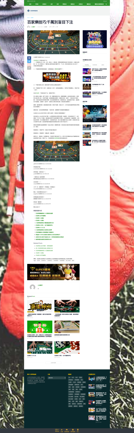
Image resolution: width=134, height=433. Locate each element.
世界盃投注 (71, 379)
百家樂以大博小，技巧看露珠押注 (44, 225)
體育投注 (89, 4)
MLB (73, 377)
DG (69, 377)
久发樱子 (33, 26)
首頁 (30, 4)
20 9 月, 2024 (95, 143)
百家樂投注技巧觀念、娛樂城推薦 (44, 246)
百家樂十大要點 (40, 218)
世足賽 (70, 382)
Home (28, 17)
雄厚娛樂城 (80, 403)
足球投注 (81, 4)
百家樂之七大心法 (40, 227)
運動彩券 (81, 401)
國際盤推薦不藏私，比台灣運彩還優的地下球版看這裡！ (99, 92)
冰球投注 (44, 4)
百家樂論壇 (57, 311)
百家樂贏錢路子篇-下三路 (98, 84)
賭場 (57, 69)
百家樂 (32, 17)
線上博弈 (76, 396)
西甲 (80, 398)
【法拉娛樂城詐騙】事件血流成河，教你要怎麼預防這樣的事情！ (99, 78)
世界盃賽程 (77, 379)
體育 (84, 403)
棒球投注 (65, 4)
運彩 (69, 403)
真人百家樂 (71, 396)
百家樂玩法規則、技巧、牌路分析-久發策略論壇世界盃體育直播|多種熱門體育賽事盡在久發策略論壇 (39, 335)
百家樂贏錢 (56, 260)
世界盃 (36, 4)
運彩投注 (74, 403)
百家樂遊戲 (56, 138)
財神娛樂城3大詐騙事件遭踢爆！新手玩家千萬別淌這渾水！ (99, 141)
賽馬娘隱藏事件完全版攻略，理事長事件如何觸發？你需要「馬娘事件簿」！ (101, 418)
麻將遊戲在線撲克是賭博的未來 (44, 239)
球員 (69, 389)
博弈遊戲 (79, 382)
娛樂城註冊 (77, 384)
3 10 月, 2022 (30, 338)
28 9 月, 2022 (40, 26)
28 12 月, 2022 (30, 317)
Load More (53, 362)
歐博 (73, 387)
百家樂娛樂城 (71, 391)
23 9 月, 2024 (95, 135)
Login (105, 1)
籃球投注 (73, 4)
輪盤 (77, 401)
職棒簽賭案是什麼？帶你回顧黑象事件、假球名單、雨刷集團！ (99, 133)
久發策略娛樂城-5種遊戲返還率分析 (45, 223)
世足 (82, 379)
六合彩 (74, 382)
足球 (73, 401)
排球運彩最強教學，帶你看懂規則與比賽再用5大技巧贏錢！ (99, 125)
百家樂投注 (50, 260)
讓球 (83, 398)
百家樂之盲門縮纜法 (41, 215)
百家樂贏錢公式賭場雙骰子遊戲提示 (45, 232)
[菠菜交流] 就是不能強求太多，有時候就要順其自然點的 (50, 237)
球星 (73, 389)
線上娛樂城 (82, 396)
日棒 (58, 4)
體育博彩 (70, 406)
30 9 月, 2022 (57, 336)
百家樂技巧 (36, 60)
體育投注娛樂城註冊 (99, 4)
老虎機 (76, 398)
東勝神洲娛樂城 (30, 311)
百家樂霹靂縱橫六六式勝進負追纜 (44, 213)
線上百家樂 (68, 260)
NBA (76, 377)
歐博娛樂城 (83, 387)
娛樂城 (84, 382)
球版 (77, 389)
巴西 (82, 384)
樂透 (69, 387)
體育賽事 (81, 406)
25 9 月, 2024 (95, 128)
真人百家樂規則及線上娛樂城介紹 (44, 248)
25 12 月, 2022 (57, 317)
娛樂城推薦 (71, 384)
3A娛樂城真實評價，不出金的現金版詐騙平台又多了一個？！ (101, 378)
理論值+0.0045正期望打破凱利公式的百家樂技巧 (48, 234)
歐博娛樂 (77, 387)
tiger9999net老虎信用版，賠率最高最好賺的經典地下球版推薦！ (101, 410)
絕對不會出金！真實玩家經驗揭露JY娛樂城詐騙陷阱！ (99, 69)
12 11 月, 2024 (87, 120)
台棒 (51, 4)
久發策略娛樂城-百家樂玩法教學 (44, 230)
